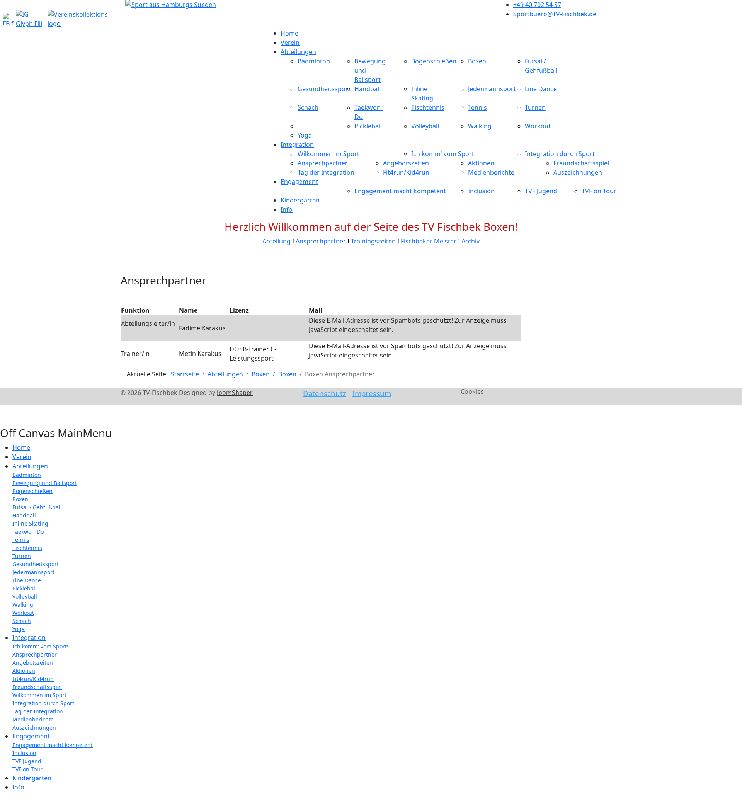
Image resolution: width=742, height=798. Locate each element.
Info (287, 209)
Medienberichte (491, 172)
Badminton (314, 61)
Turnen (535, 107)
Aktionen (481, 163)
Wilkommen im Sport (328, 154)
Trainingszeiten (373, 241)
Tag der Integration (326, 172)
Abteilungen (298, 52)
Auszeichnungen (577, 172)
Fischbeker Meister (428, 241)
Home (289, 33)
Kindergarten (300, 200)
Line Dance (541, 89)
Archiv (470, 241)
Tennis (477, 107)
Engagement (299, 181)
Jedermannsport (492, 89)
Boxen (477, 61)
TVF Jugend (541, 191)
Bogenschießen (433, 61)
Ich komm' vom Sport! (443, 154)
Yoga (305, 135)
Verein (290, 42)
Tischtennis (427, 107)
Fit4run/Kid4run (406, 172)
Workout (538, 126)
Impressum (371, 393)
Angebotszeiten (406, 163)
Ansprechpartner (323, 163)
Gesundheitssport (324, 89)
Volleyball (425, 126)
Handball (367, 89)
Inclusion (481, 191)
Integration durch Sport (560, 154)
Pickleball (368, 126)
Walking (480, 126)
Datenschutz (324, 393)
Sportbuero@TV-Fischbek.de (554, 14)
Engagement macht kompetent (400, 191)
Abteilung (276, 241)
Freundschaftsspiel (581, 163)
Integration (297, 144)
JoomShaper (235, 392)
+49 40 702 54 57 (537, 4)
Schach (308, 107)
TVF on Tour (599, 191)
